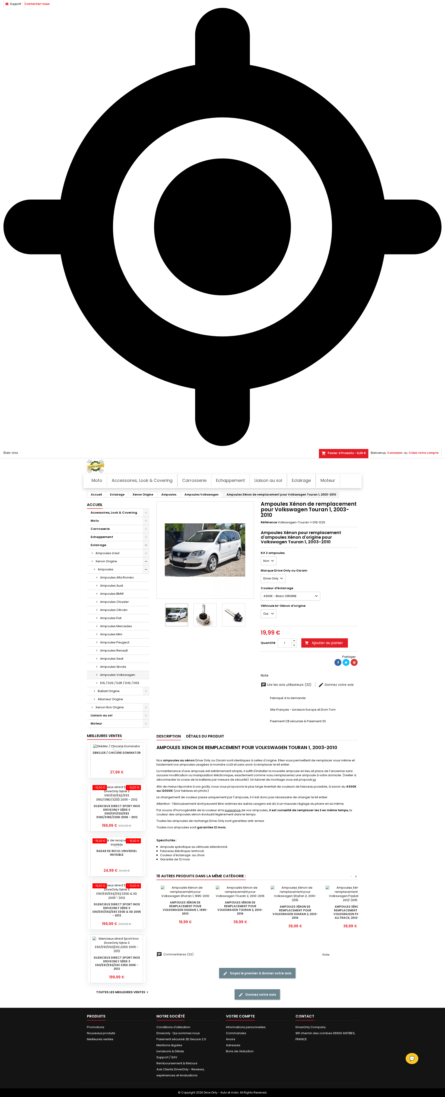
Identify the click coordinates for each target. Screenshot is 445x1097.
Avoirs (230, 1039)
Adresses (233, 1045)
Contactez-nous (37, 4)
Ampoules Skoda (113, 667)
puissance (233, 810)
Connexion (395, 453)
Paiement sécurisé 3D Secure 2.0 (181, 1039)
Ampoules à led (107, 553)
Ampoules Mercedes (116, 626)
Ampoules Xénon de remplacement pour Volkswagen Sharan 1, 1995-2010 (185, 908)
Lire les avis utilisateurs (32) (289, 684)
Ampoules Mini (111, 634)
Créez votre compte (424, 453)
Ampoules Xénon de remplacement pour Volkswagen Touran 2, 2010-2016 (240, 908)
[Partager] (337, 662)
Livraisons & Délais (170, 1051)
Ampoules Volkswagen (117, 675)
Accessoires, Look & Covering (114, 512)
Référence (269, 522)
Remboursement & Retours (176, 1063)
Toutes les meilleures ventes (122, 992)
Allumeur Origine (110, 699)
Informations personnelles (246, 1027)
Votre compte (240, 1016)
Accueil (95, 504)
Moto (95, 520)
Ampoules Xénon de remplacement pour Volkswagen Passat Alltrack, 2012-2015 (350, 912)
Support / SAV (166, 1057)
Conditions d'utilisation (173, 1027)
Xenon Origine (106, 561)
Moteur (96, 723)
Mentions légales (169, 1045)
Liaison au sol (101, 715)
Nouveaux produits (101, 1033)
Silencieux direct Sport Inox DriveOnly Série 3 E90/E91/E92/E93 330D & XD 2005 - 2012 (116, 909)
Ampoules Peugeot (114, 642)
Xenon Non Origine (109, 707)
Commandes (236, 1033)
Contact (305, 1016)
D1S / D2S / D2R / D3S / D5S (119, 683)
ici (314, 779)
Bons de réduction (240, 1051)
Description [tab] (168, 736)
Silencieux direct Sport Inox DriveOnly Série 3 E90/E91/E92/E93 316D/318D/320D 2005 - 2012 (117, 811)
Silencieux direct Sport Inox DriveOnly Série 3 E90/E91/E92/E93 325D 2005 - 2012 (117, 963)
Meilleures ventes (100, 1039)
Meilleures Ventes (104, 735)
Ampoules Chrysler (114, 602)
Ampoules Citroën (113, 610)
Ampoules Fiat (110, 618)
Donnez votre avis (339, 684)
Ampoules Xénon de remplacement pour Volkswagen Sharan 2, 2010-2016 (295, 912)
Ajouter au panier (324, 642)
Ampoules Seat (111, 658)
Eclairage (98, 545)
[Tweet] (346, 662)
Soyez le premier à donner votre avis (260, 973)
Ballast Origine (109, 691)
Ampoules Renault (114, 650)
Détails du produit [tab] (205, 736)
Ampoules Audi (111, 585)
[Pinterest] (354, 662)
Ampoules (105, 569)
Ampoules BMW (112, 593)
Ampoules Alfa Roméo (117, 577)
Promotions (95, 1027)
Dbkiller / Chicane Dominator (117, 753)
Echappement (102, 537)
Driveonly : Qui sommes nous (178, 1033)
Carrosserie (100, 529)
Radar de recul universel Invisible (116, 853)
